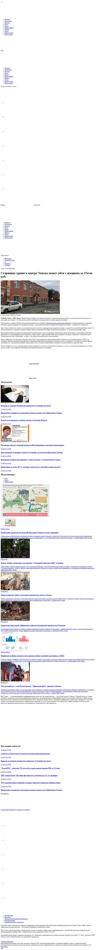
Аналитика (8, 21)
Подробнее (4, 946)
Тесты (6, 31)
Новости (7, 19)
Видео (6, 26)
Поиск (3, 205)
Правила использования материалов (16, 919)
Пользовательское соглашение (14, 922)
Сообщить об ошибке (23, 810)
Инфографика (8, 28)
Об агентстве (8, 915)
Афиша (6, 29)
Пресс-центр (8, 34)
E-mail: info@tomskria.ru (8, 810)
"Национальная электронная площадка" (59, 323)
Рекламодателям (9, 920)
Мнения (7, 23)
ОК (2, 948)
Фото (6, 24)
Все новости (5, 793)
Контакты (7, 917)
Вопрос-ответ (8, 33)
